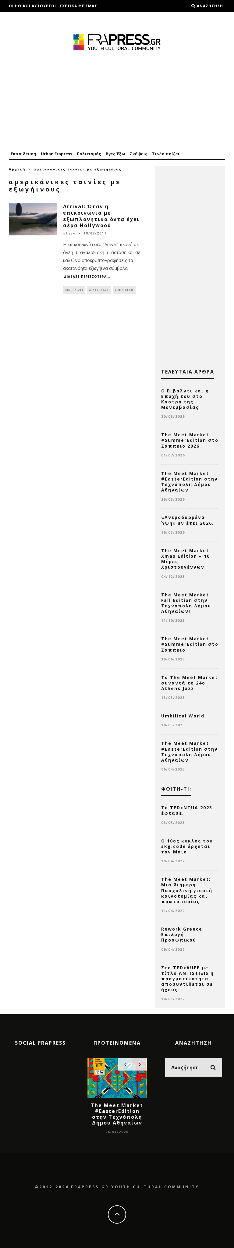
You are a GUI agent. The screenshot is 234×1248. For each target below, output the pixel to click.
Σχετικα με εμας (78, 6)
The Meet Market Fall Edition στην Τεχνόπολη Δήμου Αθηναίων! (186, 603)
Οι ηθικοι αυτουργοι (32, 6)
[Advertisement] (117, 101)
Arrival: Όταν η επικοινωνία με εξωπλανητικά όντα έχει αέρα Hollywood (101, 216)
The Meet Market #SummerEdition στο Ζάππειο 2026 (189, 440)
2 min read (124, 289)
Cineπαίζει (74, 289)
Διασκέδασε (99, 289)
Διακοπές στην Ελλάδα (35, 18)
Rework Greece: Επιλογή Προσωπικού (182, 934)
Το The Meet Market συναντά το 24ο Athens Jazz (189, 682)
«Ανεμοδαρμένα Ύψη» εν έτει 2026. (187, 520)
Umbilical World (182, 716)
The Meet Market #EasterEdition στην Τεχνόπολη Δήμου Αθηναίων (189, 481)
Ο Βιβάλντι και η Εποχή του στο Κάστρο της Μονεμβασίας (185, 399)
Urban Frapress (56, 153)
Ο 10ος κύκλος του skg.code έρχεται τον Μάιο (187, 846)
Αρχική (17, 169)
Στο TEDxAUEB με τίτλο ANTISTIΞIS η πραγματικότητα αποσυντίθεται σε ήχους (187, 979)
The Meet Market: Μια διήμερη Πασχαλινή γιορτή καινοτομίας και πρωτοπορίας (186, 890)
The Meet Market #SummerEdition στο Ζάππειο (189, 644)
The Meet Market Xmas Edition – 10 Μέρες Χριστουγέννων (185, 559)
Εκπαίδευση (23, 153)
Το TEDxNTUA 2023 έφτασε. (186, 810)
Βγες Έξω (115, 153)
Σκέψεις (138, 153)
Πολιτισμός (89, 153)
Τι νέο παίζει (165, 153)
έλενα (69, 233)
